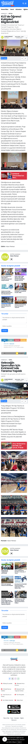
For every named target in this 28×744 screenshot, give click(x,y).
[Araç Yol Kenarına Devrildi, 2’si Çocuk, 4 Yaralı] (21, 566)
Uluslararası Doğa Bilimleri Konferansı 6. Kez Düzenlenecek (6, 292)
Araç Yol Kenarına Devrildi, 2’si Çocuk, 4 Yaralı (20, 572)
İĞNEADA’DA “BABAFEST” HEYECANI (4, 572)
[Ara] (23, 3)
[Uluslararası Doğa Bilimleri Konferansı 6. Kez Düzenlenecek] (7, 286)
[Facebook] (9, 678)
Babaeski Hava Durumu (19, 684)
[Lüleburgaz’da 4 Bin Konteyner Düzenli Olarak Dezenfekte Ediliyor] (21, 594)
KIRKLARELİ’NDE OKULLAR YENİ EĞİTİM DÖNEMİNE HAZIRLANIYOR (19, 278)
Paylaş (4, 58)
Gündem (18, 9)
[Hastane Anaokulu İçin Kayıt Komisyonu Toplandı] (21, 300)
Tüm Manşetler (20, 694)
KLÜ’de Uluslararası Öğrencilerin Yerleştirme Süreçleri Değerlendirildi (6, 278)
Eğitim (25, 9)
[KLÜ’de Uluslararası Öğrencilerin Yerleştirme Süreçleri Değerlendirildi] (7, 271)
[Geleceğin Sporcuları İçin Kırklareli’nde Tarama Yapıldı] (14, 391)
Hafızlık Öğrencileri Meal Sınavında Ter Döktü (6, 306)
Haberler (4, 13)
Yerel (12, 9)
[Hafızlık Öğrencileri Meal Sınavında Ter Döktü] (7, 300)
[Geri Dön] (4, 739)
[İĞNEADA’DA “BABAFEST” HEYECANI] (7, 566)
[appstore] (14, 707)
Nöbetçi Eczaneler (7, 683)
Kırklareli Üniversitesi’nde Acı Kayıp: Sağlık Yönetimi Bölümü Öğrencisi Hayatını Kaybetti (7, 601)
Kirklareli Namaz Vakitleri (6, 690)
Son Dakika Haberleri (8, 700)
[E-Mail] (11, 259)
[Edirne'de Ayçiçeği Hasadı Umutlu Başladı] (7, 579)
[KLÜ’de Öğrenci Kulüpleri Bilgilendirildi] (14, 48)
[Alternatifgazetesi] (7, 3)
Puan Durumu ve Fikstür (6, 695)
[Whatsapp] (18, 678)
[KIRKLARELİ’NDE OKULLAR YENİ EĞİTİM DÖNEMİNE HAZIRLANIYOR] (21, 271)
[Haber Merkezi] (5, 257)
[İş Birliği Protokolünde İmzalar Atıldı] (21, 286)
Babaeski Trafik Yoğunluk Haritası (19, 690)
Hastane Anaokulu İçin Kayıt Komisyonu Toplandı (20, 306)
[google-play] (14, 712)
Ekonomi (14, 720)
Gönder (4, 330)
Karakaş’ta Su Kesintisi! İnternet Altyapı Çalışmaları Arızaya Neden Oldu (21, 586)
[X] (12, 678)
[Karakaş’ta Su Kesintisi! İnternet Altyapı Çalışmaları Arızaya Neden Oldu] (21, 579)
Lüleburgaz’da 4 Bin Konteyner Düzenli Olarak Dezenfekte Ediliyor (20, 601)
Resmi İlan (4, 9)
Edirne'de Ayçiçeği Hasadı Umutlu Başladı (7, 584)
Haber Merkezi (14, 256)
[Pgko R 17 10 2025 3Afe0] (14, 100)
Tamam (19, 742)
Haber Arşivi (20, 700)
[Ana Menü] (25, 3)
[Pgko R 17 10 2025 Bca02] (14, 161)
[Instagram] (15, 678)
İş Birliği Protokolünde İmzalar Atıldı (20, 291)
